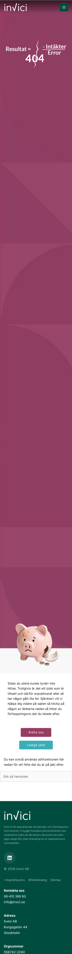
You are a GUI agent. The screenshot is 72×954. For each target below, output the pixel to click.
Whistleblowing (37, 879)
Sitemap (55, 879)
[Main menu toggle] (64, 7)
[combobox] (36, 776)
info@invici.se (14, 902)
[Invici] (15, 7)
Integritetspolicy (15, 879)
